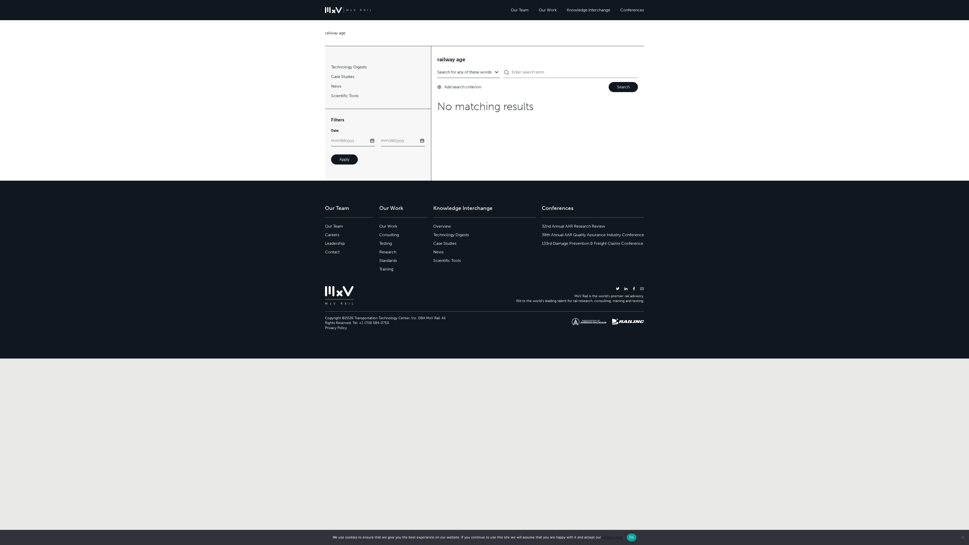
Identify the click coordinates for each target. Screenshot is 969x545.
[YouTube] (642, 288)
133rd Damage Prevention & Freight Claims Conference (592, 243)
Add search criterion (462, 87)
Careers (332, 234)
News (336, 86)
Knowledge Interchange (588, 10)
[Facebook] (634, 288)
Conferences (632, 10)
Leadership (335, 243)
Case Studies (342, 76)
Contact (332, 252)
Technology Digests (349, 67)
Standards (388, 260)
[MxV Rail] (348, 10)
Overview (442, 226)
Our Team (520, 10)
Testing (385, 243)
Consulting (389, 234)
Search (623, 87)
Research (387, 252)
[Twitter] (618, 288)
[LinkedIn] (626, 288)
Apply (344, 159)
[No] (962, 537)
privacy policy (612, 537)
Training (386, 269)
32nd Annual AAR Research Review (573, 226)
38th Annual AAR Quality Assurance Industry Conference (593, 234)
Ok (631, 537)
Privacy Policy (336, 328)
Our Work (548, 10)
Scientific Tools (345, 95)
